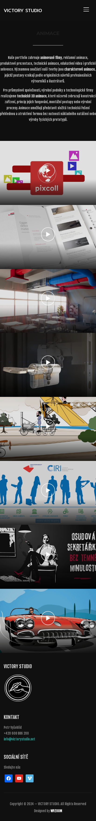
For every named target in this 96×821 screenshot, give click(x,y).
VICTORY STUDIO (23, 10)
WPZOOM (56, 811)
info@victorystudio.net (19, 739)
